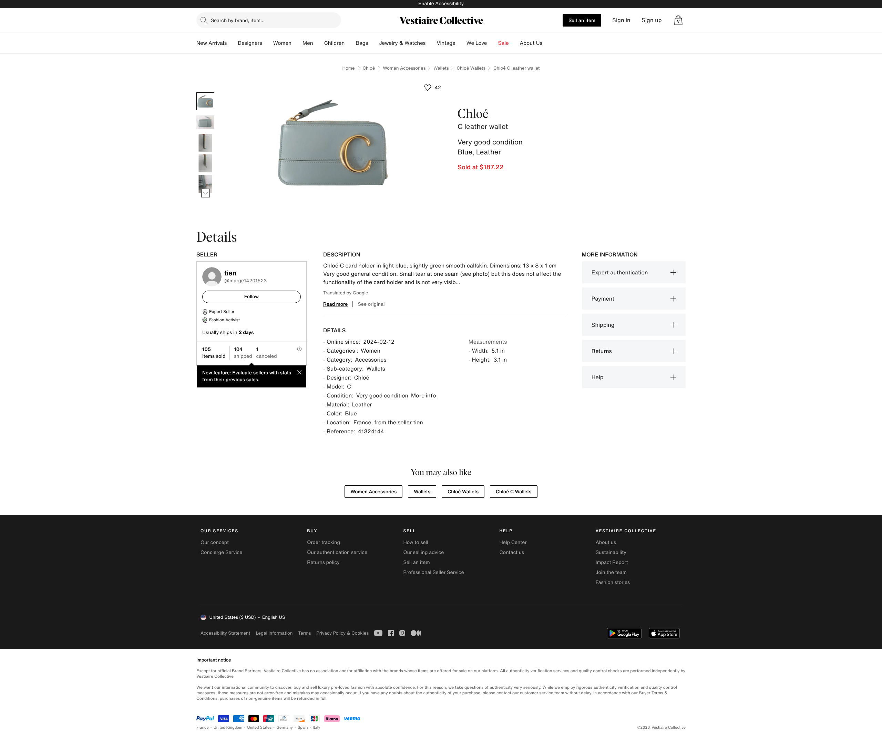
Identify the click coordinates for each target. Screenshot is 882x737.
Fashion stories (613, 582)
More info (423, 395)
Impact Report (612, 562)
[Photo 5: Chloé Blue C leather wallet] (205, 184)
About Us (531, 43)
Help (598, 377)
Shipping (603, 325)
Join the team (611, 572)
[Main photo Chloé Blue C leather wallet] (205, 101)
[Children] (350, 43)
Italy (316, 727)
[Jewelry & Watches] (431, 43)
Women (282, 43)
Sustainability (611, 552)
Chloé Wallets (471, 68)
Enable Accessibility (441, 3)
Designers (250, 43)
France (202, 727)
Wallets (441, 68)
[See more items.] (205, 193)
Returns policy (323, 562)
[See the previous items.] (205, 92)
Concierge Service (221, 552)
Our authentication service (337, 552)
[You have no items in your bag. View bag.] (678, 20)
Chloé (369, 68)
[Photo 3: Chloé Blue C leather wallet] (205, 143)
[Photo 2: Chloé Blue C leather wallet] (205, 122)
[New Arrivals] (232, 43)
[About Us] (548, 43)
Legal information (274, 633)
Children (334, 43)
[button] (678, 20)
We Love (476, 43)
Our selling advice (423, 552)
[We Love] (492, 43)
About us (606, 542)
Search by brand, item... (238, 20)
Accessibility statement (225, 633)
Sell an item (581, 20)
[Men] (318, 43)
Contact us (512, 552)
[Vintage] (461, 43)
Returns (602, 351)
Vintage (446, 43)
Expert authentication (620, 272)
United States (259, 727)
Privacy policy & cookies (342, 633)
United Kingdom (228, 727)
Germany (284, 727)
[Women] (297, 43)
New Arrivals (211, 43)
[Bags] (373, 43)
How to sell (415, 542)
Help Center (513, 542)
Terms (304, 633)
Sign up (652, 20)
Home (348, 68)
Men (307, 43)
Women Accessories (404, 68)
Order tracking (323, 542)
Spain (303, 727)
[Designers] (267, 43)
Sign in (621, 20)
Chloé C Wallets (513, 491)
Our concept (215, 542)
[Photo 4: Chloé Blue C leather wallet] (205, 163)
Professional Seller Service (433, 572)
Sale (503, 43)
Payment (603, 298)
